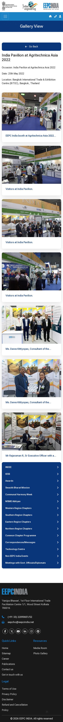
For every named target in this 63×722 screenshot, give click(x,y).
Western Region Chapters (18, 508)
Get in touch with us (12, 674)
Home (5, 648)
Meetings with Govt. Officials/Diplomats (25, 563)
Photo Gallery (40, 653)
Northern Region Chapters (18, 528)
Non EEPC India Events (16, 556)
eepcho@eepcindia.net (21, 622)
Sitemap (6, 653)
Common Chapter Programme (20, 535)
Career (5, 658)
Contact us (7, 669)
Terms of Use (9, 688)
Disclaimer (7, 699)
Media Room (40, 648)
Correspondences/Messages (20, 542)
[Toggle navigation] (5, 16)
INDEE (8, 467)
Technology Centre (15, 549)
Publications (8, 664)
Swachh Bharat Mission (17, 487)
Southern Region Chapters (18, 515)
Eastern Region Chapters (18, 522)
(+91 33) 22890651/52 (20, 617)
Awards (9, 481)
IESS (7, 474)
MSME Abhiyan (12, 501)
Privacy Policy (9, 694)
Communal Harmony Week (18, 494)
